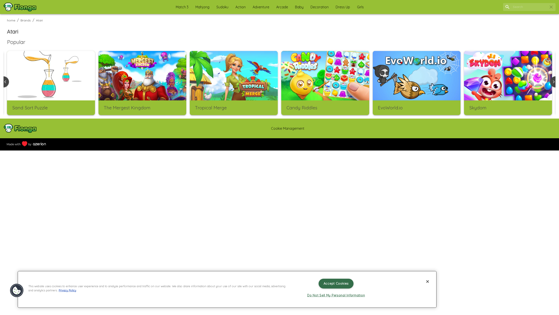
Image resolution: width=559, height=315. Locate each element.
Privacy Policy (67, 290)
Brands (26, 20)
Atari (39, 20)
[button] (182, 7)
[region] (227, 289)
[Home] (19, 7)
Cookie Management (287, 128)
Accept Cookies (336, 283)
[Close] (427, 281)
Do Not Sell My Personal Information (336, 295)
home (11, 20)
